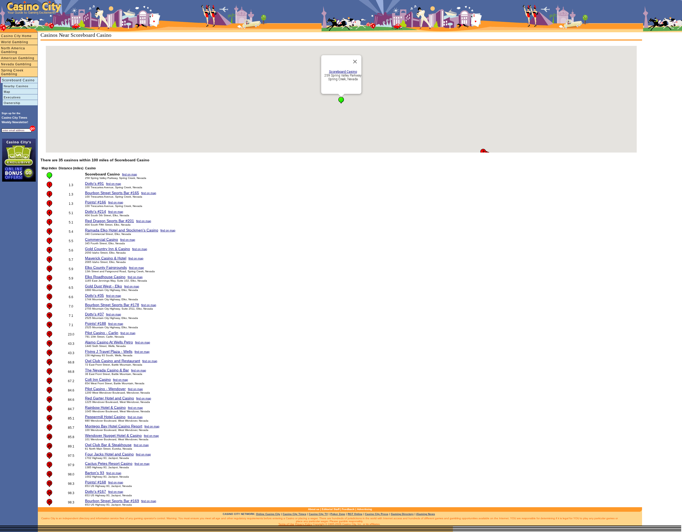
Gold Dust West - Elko (103, 286)
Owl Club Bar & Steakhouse (108, 445)
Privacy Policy (303, 524)
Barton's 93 (94, 473)
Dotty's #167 (95, 491)
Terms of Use (286, 524)
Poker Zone (337, 514)
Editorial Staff (330, 509)
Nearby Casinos (16, 86)
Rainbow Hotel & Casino (105, 407)
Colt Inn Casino (98, 379)
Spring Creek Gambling (12, 72)
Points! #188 (95, 323)
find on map (129, 174)
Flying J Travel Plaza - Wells (108, 351)
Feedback (348, 509)
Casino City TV (318, 514)
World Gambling (14, 42)
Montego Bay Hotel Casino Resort (113, 426)
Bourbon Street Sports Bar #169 (112, 501)
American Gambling (17, 58)
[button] (341, 100)
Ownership (12, 103)
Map (7, 91)
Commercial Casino (101, 239)
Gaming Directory (402, 514)
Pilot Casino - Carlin (101, 333)
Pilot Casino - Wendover (105, 389)
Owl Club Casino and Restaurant (112, 361)
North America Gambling (13, 50)
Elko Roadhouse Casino (105, 277)
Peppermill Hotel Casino (105, 417)
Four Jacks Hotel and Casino (109, 454)
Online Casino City (268, 514)
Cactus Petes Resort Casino (108, 463)
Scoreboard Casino (18, 80)
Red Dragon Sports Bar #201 (109, 221)
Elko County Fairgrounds (106, 267)
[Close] (355, 61)
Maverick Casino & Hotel (105, 258)
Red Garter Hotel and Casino (109, 398)
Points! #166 (95, 202)
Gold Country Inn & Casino (107, 249)
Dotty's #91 (94, 183)
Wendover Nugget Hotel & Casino (113, 435)
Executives (12, 97)
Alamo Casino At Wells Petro (109, 342)
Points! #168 (95, 482)
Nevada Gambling (16, 64)
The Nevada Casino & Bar (107, 370)
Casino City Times (294, 514)
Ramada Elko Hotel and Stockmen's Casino (121, 230)
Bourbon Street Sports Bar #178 (112, 305)
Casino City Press (376, 514)
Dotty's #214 (95, 211)
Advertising (364, 509)
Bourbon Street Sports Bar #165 (112, 193)
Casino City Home (16, 36)
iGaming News (425, 514)
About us (313, 509)
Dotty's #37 (94, 314)
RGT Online (355, 514)
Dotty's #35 (94, 295)
